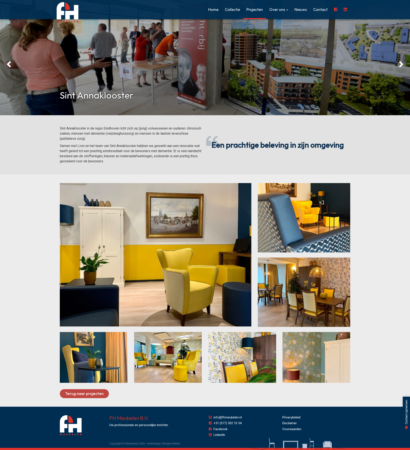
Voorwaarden (291, 429)
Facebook (220, 429)
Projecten (254, 9)
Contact (320, 9)
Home (213, 9)
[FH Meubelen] (68, 12)
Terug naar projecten (84, 393)
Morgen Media (171, 443)
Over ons (277, 9)
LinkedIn (219, 435)
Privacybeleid (291, 417)
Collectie (232, 9)
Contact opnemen (406, 412)
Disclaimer (289, 423)
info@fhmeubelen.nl (228, 417)
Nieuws (300, 9)
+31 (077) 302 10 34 (228, 423)
